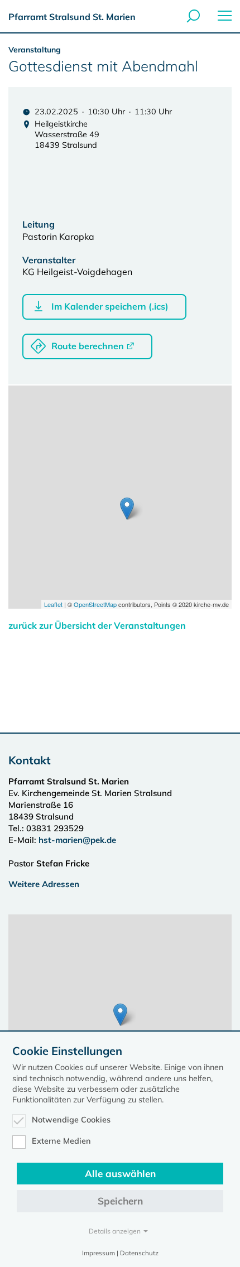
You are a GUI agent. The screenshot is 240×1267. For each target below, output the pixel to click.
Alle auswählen (120, 1173)
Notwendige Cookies (71, 1120)
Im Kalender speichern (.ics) (110, 306)
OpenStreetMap (95, 604)
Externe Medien (61, 1141)
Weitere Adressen (43, 884)
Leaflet (53, 604)
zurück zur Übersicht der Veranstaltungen (97, 625)
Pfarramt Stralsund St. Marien (72, 16)
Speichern (120, 1201)
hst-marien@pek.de (77, 840)
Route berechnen (87, 345)
